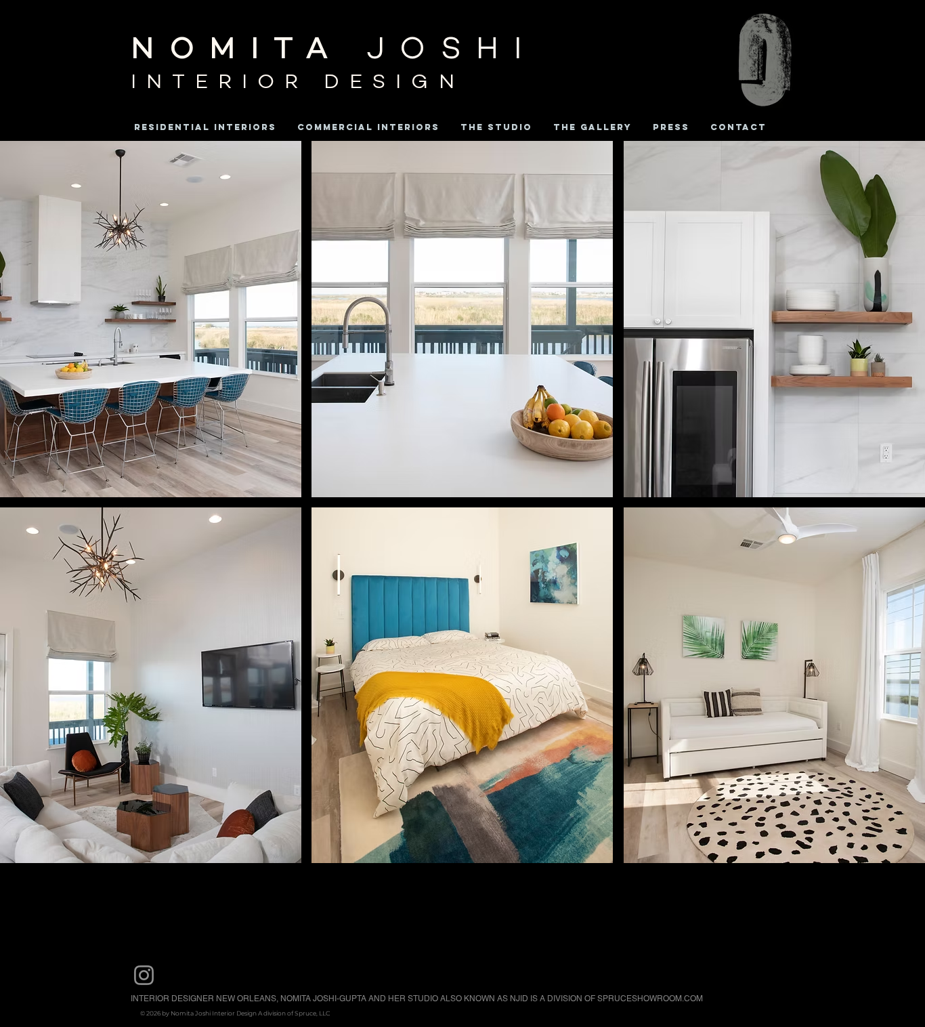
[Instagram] (144, 975)
